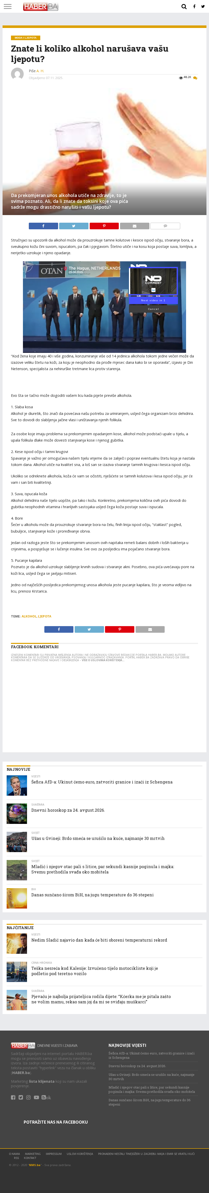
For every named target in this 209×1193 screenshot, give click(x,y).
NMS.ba (35, 1165)
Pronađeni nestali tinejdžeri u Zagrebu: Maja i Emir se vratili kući (146, 1154)
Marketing (33, 1154)
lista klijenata (42, 1081)
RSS (16, 1158)
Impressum (54, 1154)
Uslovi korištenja (80, 1154)
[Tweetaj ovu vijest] (74, 225)
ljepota (44, 616)
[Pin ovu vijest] (104, 225)
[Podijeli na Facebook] (44, 225)
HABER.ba (21, 1072)
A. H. (40, 70)
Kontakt (30, 1158)
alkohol (29, 616)
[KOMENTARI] (165, 225)
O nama (14, 1154)
